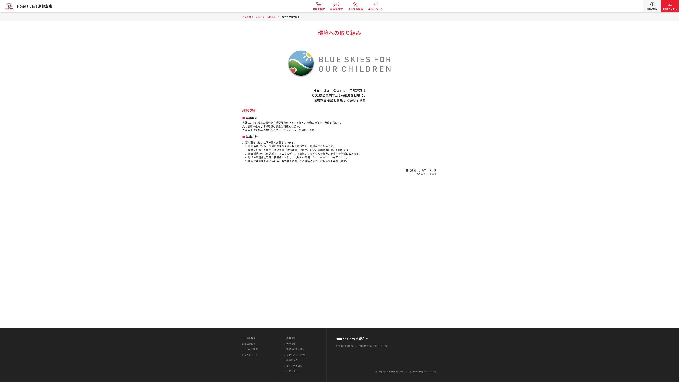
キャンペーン (375, 9)
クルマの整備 (355, 9)
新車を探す (336, 9)
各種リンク (292, 360)
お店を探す (319, 9)
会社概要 (290, 344)
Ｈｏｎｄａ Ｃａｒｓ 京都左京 (258, 17)
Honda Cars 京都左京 (34, 6)
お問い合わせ (670, 9)
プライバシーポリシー (297, 355)
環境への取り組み (295, 349)
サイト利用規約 (294, 366)
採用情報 (652, 9)
